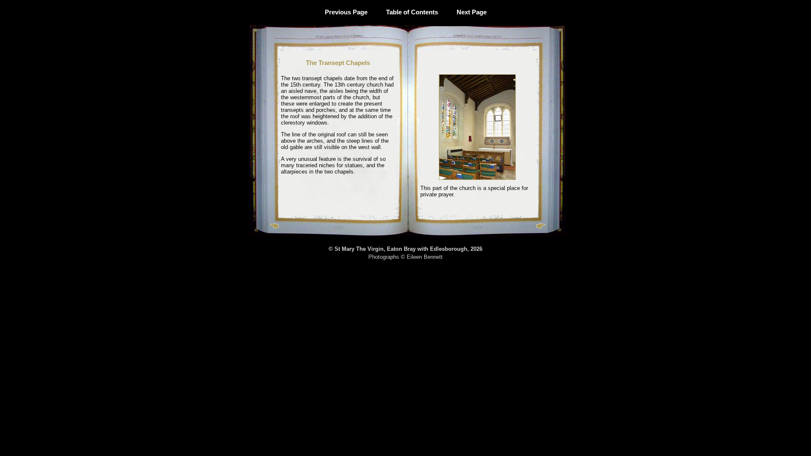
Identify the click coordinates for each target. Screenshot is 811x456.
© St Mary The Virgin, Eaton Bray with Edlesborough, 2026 (405, 249)
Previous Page (346, 12)
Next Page (472, 12)
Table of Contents (412, 12)
